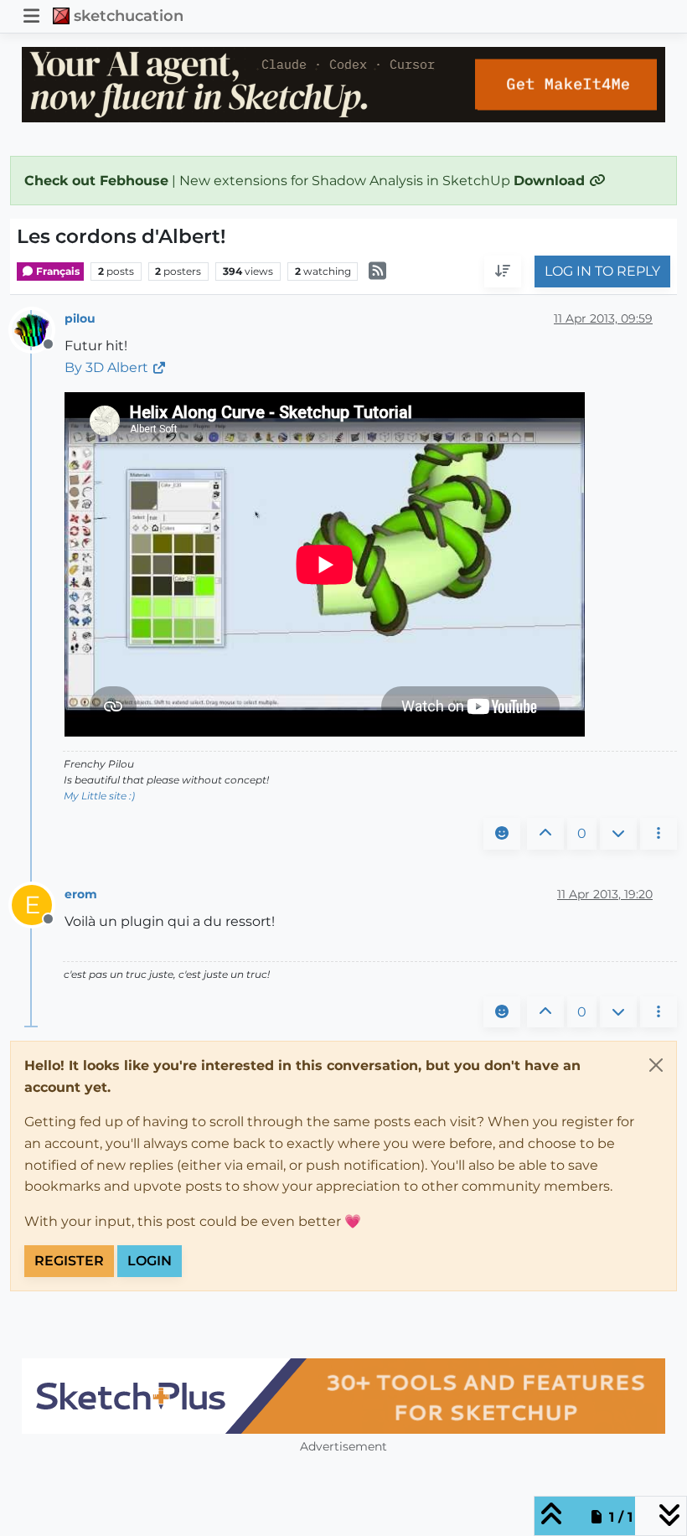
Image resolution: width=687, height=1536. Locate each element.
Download (551, 181)
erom (81, 894)
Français (57, 271)
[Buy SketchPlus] (343, 1396)
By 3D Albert (106, 367)
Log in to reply (602, 271)
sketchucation (128, 15)
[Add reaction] (501, 834)
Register (69, 1261)
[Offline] (38, 329)
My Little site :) (99, 795)
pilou (80, 318)
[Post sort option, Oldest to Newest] (502, 271)
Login (149, 1261)
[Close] (656, 1065)
